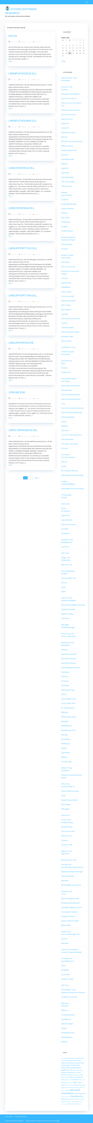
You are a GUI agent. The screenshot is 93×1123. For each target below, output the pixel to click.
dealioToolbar (66, 283)
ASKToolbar (65, 262)
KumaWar (64, 529)
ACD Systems (64, 1058)
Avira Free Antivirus (68, 114)
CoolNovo (64, 199)
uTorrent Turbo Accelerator (71, 435)
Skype (63, 591)
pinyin (63, 965)
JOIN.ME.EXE (17, 392)
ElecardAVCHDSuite (68, 663)
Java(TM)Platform (67, 961)
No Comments (37, 41)
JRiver (72, 1085)
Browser (64, 192)
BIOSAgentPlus (66, 542)
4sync (63, 363)
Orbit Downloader (67, 417)
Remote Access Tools (69, 860)
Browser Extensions (68, 237)
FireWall (64, 481)
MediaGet (64, 721)
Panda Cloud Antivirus (65, 1096)
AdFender (64, 1006)
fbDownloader (66, 390)
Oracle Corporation (79, 1093)
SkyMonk (64, 426)
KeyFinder (65, 943)
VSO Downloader (67, 439)
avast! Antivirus (73, 1060)
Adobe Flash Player (68, 240)
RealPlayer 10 (72, 1099)
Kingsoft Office (64, 1087)
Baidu (74, 1070)
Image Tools (65, 557)
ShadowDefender (67, 159)
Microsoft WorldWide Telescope (73, 605)
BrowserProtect (67, 827)
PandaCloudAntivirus (69, 150)
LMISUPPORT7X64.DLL (23, 295)
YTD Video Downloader (69, 444)
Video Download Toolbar (70, 332)
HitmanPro (65, 128)
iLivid (63, 404)
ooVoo (63, 587)
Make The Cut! (66, 565)
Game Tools (65, 504)
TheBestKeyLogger (68, 627)
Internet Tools (66, 598)
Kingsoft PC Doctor (68, 916)
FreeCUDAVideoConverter (70, 668)
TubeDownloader (67, 327)
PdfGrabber (65, 809)
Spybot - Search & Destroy (73, 1101)
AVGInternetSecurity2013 (70, 110)
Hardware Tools (67, 540)
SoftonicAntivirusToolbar (70, 318)
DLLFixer (64, 939)
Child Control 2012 (68, 831)
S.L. (77, 1099)
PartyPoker (65, 533)
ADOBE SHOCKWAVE (68, 600)
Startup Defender (67, 876)
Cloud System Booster (69, 912)
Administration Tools (69, 78)
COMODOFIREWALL (68, 484)
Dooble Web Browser (69, 204)
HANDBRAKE (65, 287)
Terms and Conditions (20, 1116)
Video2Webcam (67, 1037)
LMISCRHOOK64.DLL (22, 208)
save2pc (64, 421)
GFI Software (70, 1082)
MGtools (64, 137)
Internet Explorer (67, 208)
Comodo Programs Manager (71, 952)
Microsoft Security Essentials (72, 141)
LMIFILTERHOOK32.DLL (23, 430)
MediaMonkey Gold (68, 730)
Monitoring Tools (67, 634)
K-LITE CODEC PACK (68, 703)
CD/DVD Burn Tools (68, 347)
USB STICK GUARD (68, 182)
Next (37, 478)
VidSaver (64, 1042)
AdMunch (64, 1010)
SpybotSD (64, 168)
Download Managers (68, 378)
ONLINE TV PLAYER (68, 609)
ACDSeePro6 (65, 560)
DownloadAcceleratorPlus (70, 386)
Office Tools (65, 784)
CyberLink (72, 1077)
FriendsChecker (67, 244)
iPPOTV (64, 694)
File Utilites (65, 455)
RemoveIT (64, 155)
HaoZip (63, 466)
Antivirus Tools (66, 87)
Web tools (65, 1003)
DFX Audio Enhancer (68, 659)
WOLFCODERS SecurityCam (71, 885)
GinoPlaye (65, 681)
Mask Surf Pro (66, 836)
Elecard (83, 1079)
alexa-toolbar (66, 258)
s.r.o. (80, 1099)
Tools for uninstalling (69, 949)
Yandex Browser (67, 231)
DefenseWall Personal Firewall (72, 489)
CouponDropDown (68, 1015)
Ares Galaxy (65, 381)
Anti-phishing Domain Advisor (72, 867)
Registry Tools (66, 851)
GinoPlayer (65, 685)
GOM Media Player (68, 690)
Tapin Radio (65, 753)
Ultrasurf (64, 840)
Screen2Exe (65, 974)
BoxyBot (64, 574)
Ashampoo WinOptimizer (70, 903)
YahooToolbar (66, 341)
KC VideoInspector (68, 708)
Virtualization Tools (68, 990)
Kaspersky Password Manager (72, 872)
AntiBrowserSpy (67, 822)
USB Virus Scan (66, 186)
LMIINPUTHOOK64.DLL (23, 120)
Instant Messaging (68, 571)
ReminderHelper (67, 1024)
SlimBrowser (65, 222)
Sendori (64, 1028)
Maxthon (64, 213)
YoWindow (65, 618)
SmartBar (64, 314)
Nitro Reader (66, 804)
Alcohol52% (65, 354)
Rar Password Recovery (69, 471)
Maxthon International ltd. (76, 1087)
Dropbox (64, 368)
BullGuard (65, 123)
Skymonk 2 (65, 430)
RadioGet (64, 735)
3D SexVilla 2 (66, 511)
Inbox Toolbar (66, 292)
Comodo (76, 1075)
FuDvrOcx (64, 676)
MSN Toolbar (66, 305)
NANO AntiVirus (67, 146)
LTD (69, 1087)
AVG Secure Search (68, 267)
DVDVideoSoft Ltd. (76, 1079)
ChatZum (64, 278)
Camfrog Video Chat (68, 578)
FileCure (64, 462)
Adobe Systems (71, 1058)
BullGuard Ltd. (72, 1072)
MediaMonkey (66, 726)
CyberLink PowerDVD (69, 654)
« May (63, 61)
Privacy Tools (66, 820)
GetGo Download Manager (71, 399)
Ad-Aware (64, 89)
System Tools (66, 932)
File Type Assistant (68, 457)
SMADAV (64, 164)
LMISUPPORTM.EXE (21, 342)
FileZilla (64, 497)
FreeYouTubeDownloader (70, 395)
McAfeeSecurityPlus (68, 132)
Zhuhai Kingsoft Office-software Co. (74, 1104)
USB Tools (65, 985)
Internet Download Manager (71, 412)
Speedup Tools (66, 891)
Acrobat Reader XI (67, 787)
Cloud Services (66, 361)
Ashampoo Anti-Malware (70, 94)
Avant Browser (66, 195)
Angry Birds (65, 515)
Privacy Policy (9, 1116)
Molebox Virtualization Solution (73, 992)
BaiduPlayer (65, 645)
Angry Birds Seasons (68, 524)
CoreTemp (65, 547)
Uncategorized (66, 958)
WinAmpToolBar (67, 336)
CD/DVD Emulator (67, 352)
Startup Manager (67, 177)
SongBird (64, 226)
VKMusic (64, 757)
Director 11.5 (68, 1079)
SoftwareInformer (68, 1033)
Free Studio (64, 1082)
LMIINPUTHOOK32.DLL (23, 73)
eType (63, 795)
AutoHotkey (65, 80)
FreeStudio (65, 672)
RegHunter (65, 854)
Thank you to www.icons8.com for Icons (41, 1121)
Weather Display (67, 614)
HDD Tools (65, 553)
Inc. (75, 1082)
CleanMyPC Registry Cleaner (71, 907)
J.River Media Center (68, 699)
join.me (13, 35)
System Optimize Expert (70, 921)
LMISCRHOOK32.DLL (22, 167)
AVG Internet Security (74, 1063)
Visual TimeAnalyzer (68, 636)
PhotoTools (65, 815)
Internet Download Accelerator (72, 408)
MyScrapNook (66, 310)
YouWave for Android (69, 997)
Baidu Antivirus (67, 119)
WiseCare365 (66, 925)
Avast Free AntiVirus (68, 98)
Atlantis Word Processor (70, 791)
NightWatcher (23, 41)
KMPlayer (64, 712)
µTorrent (64, 448)
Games (63, 508)
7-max (63, 894)
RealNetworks (65, 1099)
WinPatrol (65, 880)
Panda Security (76, 1096)
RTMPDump (65, 744)
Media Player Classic (68, 717)
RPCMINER (65, 970)
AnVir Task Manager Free (70, 934)
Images (57, 1121)
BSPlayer (64, 650)
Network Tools (66, 768)
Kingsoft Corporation (79, 1085)
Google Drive (66, 372)
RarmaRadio (65, 739)
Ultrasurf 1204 (66, 845)
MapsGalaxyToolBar (68, 301)
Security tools (66, 864)
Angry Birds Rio (67, 520)
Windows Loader (67, 979)
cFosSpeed (65, 770)
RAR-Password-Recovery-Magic (72, 475)
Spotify (63, 748)
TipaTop (64, 323)
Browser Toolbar (67, 255)
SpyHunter (65, 173)
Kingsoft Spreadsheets (69, 800)
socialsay (64, 249)
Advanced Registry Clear (70, 898)
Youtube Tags (66, 761)
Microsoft (67, 1090)
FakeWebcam (66, 1019)
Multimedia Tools (67, 642)
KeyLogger (65, 625)
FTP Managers (66, 495)
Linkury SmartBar (67, 296)
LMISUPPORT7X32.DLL (23, 248)
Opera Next (65, 217)
